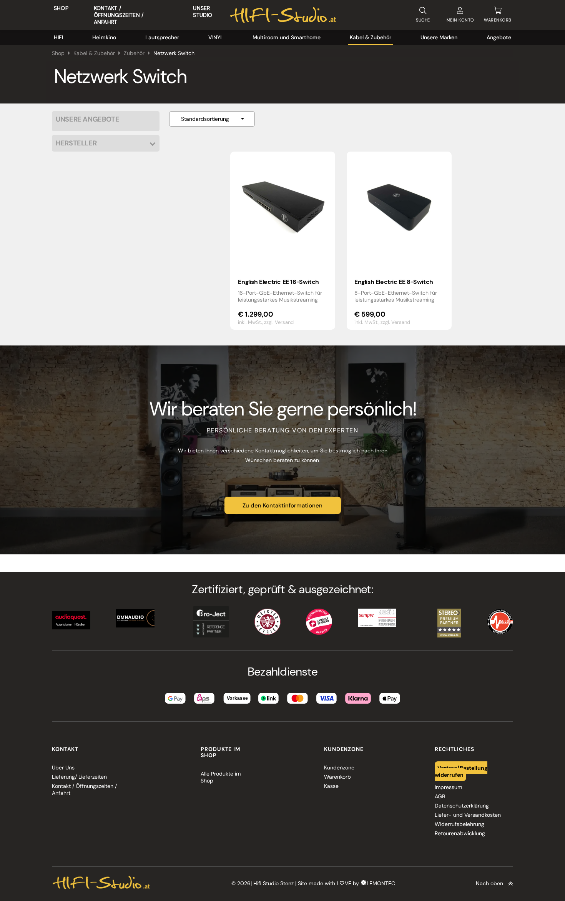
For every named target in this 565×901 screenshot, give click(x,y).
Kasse (331, 786)
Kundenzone (339, 767)
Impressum (448, 787)
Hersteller (76, 143)
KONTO (460, 20)
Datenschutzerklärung (462, 805)
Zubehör (134, 53)
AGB (440, 796)
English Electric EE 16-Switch (278, 282)
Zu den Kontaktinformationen (282, 505)
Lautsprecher (162, 37)
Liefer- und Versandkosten (468, 814)
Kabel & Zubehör (370, 37)
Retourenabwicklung (460, 833)
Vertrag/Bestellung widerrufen (461, 771)
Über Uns (63, 767)
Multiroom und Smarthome (287, 37)
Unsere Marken (438, 37)
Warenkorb (337, 776)
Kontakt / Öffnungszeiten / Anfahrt (118, 15)
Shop (61, 8)
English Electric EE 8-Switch (393, 282)
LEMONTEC (381, 883)
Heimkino (104, 37)
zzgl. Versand (279, 322)
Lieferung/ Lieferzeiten (79, 776)
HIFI (58, 37)
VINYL (215, 37)
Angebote (499, 37)
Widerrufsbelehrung (459, 824)
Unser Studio (202, 11)
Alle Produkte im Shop (221, 777)
